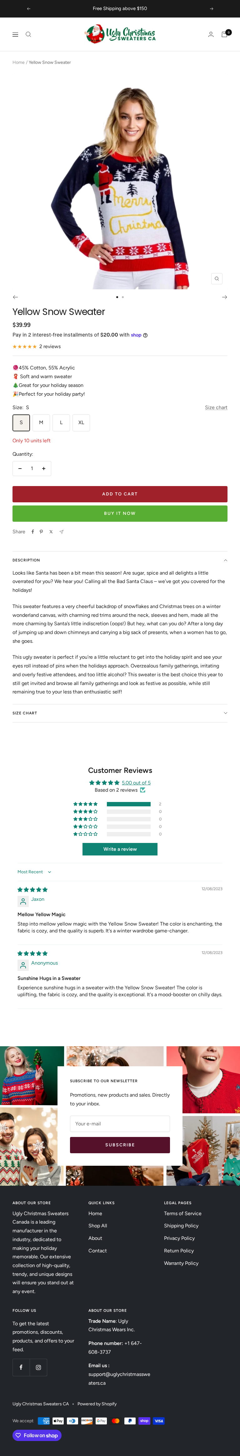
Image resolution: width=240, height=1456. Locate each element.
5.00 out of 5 (136, 783)
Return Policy (179, 1251)
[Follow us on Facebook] (21, 1367)
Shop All (97, 1226)
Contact (97, 1251)
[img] (33, 890)
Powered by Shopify (97, 1404)
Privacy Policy (179, 1238)
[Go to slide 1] (117, 297)
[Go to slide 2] (123, 297)
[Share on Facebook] (33, 532)
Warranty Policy (181, 1263)
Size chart (216, 407)
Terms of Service (183, 1213)
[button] (85, 804)
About (95, 1238)
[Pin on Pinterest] (41, 532)
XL (81, 422)
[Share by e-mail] (61, 532)
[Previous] (15, 297)
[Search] (28, 34)
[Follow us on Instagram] (38, 1367)
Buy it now (120, 513)
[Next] (225, 297)
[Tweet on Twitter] (51, 532)
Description (26, 560)
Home (18, 62)
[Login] (211, 34)
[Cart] (224, 34)
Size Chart (24, 713)
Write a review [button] (120, 849)
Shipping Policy (181, 1226)
